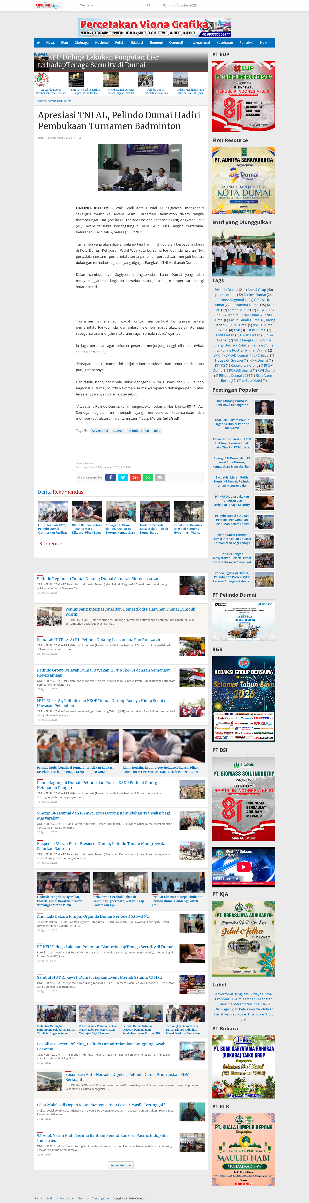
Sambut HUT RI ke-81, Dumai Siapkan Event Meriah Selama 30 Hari (99, 977)
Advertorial (100, 431)
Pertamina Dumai (245, 305)
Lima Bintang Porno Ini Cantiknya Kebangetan (231, 403)
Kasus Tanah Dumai (244, 320)
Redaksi (39, 1198)
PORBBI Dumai (240, 370)
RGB (225, 330)
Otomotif (176, 42)
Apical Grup (257, 289)
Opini (234, 1009)
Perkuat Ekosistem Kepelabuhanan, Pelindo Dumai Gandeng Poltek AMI (178, 901)
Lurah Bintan (250, 335)
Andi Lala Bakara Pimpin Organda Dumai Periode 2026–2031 (93, 916)
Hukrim (265, 42)
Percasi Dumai (262, 345)
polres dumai (225, 294)
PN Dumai (239, 325)
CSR (237, 330)
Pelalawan (247, 1009)
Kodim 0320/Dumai (243, 315)
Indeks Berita (119, 1165)
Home (42, 101)
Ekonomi (156, 42)
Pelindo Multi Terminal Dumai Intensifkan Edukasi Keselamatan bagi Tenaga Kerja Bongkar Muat (75, 770)
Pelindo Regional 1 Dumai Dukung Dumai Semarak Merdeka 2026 (97, 578)
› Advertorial (54, 101)
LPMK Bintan (224, 335)
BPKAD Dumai (237, 355)
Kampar (248, 999)
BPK (217, 355)
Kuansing (225, 1004)
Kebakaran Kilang (244, 365)
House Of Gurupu (229, 360)
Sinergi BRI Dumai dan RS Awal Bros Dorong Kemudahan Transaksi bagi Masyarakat (232, 464)
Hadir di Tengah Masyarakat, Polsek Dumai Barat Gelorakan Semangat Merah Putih (59, 901)
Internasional (199, 42)
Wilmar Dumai (255, 350)
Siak (244, 1019)
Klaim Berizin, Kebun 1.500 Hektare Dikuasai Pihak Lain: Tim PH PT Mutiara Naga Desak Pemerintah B (160, 770)
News (50, 42)
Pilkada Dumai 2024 (234, 375)
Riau (64, 42)
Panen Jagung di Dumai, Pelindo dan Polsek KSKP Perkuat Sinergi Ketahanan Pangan (232, 579)
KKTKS (220, 365)
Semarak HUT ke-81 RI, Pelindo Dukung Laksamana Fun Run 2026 (98, 639)
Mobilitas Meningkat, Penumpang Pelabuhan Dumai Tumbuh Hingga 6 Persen (56, 1030)
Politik (120, 42)
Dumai (118, 431)
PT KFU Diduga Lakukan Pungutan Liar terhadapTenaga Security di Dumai (98, 61)
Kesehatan (225, 42)
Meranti (239, 1004)
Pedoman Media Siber (61, 1198)
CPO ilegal (261, 355)
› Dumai (67, 101)
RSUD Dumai (263, 325)
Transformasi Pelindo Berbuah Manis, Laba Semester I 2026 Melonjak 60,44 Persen (98, 1030)
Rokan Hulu (264, 1014)
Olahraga (82, 42)
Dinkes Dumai (255, 294)
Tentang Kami (101, 1198)
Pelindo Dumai (138, 431)
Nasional (102, 42)
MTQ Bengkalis (245, 340)
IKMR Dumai (258, 360)
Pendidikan (264, 1009)
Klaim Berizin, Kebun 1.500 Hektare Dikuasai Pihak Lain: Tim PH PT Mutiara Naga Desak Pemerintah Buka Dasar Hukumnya (232, 447)
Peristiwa (247, 42)
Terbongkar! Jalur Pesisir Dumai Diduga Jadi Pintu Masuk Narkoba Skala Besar (184, 1030)
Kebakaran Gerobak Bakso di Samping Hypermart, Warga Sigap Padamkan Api (118, 901)
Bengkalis (241, 994)
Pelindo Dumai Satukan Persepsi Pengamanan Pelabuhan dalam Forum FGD (141, 1030)
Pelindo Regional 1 (232, 299)
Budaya (255, 994)
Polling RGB (230, 350)
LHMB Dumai (256, 330)
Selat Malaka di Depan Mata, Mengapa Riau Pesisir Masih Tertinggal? (101, 1105)
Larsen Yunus (238, 310)
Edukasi (137, 42)
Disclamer (83, 1198)
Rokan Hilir (246, 1014)
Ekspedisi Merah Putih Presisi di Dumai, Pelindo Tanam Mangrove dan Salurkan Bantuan (232, 483)
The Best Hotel (250, 380)
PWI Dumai (266, 370)
